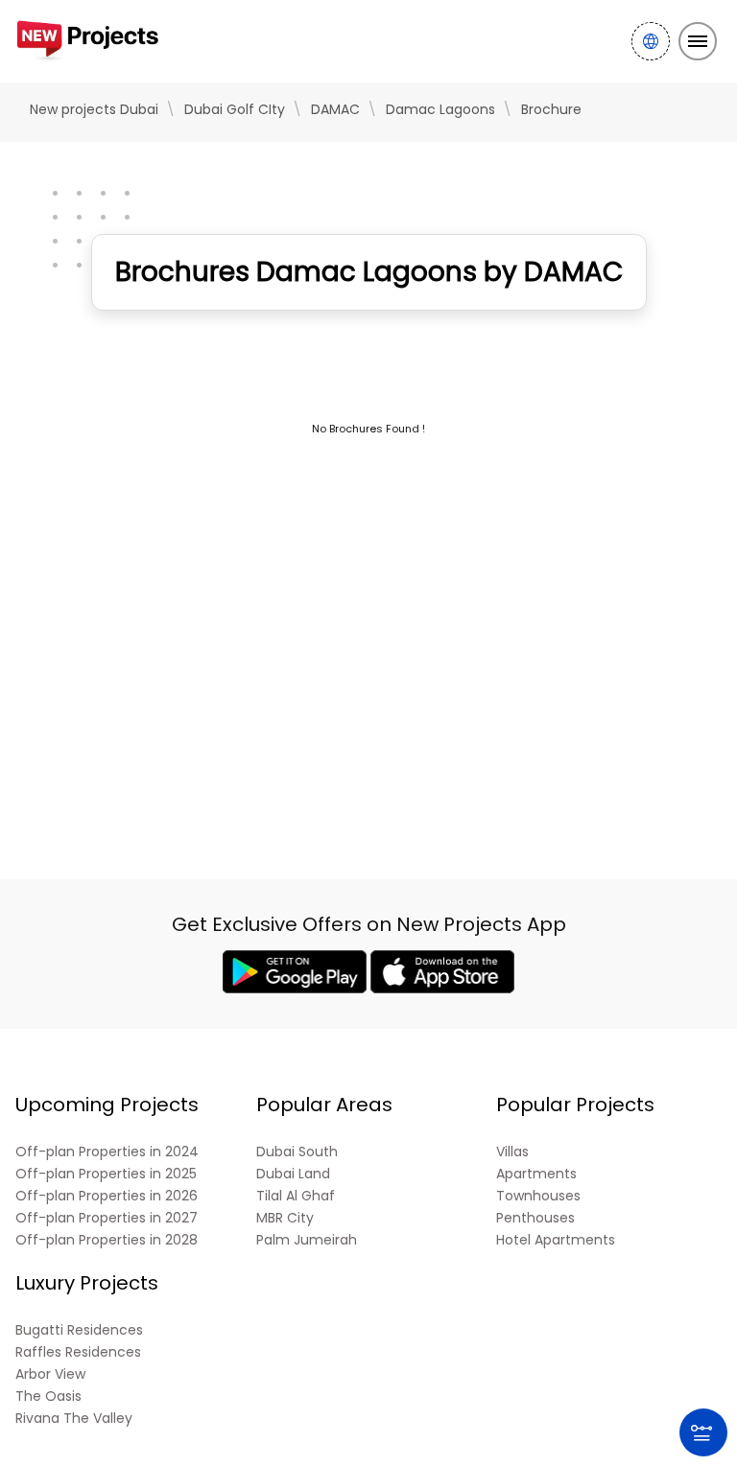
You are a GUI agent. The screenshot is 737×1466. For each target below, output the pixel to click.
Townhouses (538, 1196)
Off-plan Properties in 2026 (106, 1196)
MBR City (285, 1218)
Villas (512, 1152)
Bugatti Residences (79, 1330)
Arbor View (50, 1374)
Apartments (536, 1174)
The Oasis (48, 1396)
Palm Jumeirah (306, 1240)
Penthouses (535, 1218)
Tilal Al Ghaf (295, 1196)
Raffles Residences (78, 1352)
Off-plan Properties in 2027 (106, 1218)
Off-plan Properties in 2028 (106, 1240)
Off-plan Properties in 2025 (106, 1174)
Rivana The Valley (73, 1418)
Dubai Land (293, 1174)
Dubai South (297, 1152)
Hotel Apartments (555, 1240)
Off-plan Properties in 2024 (107, 1152)
